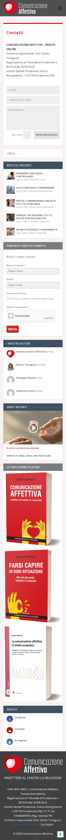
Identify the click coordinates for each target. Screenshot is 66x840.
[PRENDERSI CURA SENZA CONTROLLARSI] (11, 175)
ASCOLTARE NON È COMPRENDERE (35, 187)
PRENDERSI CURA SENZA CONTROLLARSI (29, 175)
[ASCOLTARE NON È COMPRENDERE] (11, 190)
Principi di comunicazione (40, 191)
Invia (12, 329)
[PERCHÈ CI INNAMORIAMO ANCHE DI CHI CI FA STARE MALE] (11, 203)
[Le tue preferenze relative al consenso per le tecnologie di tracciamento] (60, 834)
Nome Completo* (16, 265)
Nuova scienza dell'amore (41, 207)
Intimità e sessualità (37, 233)
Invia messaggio (47, 135)
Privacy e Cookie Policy (26, 824)
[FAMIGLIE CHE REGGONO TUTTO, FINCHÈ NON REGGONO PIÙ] (11, 217)
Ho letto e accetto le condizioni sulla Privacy (32, 298)
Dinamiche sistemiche (39, 221)
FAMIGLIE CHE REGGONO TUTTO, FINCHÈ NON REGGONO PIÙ (34, 217)
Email (10, 279)
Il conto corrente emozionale (23, 448)
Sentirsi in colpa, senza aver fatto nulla (29, 455)
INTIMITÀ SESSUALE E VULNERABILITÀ (36, 229)
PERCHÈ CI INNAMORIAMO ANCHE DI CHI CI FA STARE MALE (36, 202)
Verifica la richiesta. (18, 307)
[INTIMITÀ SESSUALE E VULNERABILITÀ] (11, 232)
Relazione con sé (37, 179)
